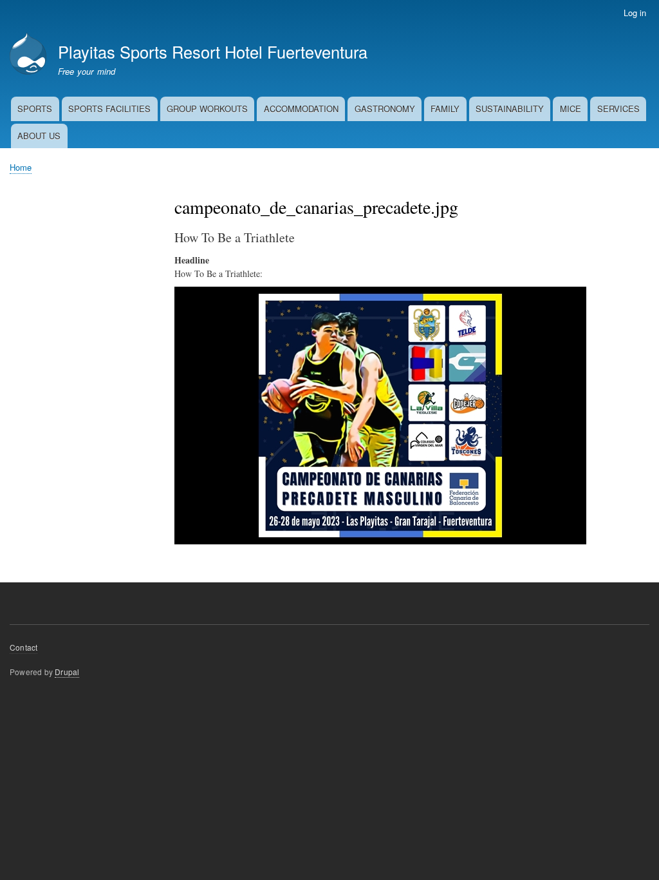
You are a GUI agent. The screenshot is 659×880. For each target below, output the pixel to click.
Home (21, 167)
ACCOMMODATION (301, 108)
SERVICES (618, 108)
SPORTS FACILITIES (109, 108)
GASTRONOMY (385, 108)
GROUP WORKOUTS (207, 108)
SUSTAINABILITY (510, 108)
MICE (570, 108)
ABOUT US (38, 135)
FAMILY (445, 108)
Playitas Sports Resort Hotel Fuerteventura (212, 51)
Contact (23, 647)
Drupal (67, 671)
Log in (635, 12)
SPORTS (34, 108)
